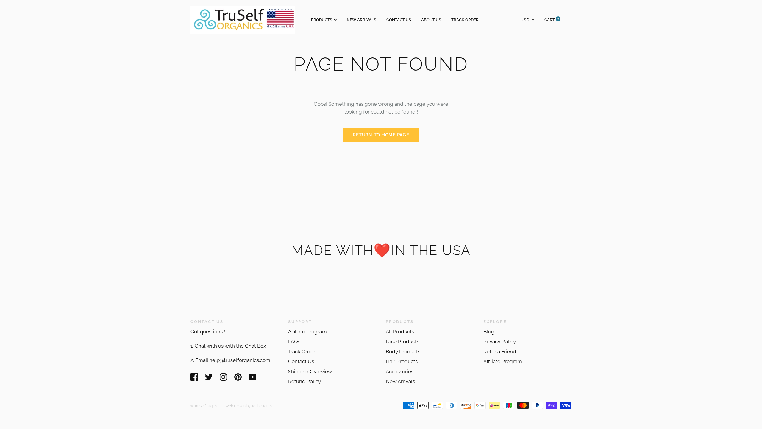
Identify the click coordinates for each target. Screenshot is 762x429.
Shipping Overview (310, 371)
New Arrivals (361, 20)
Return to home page (381, 135)
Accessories (399, 371)
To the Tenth (262, 406)
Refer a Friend (499, 352)
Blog (488, 332)
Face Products (402, 341)
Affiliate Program (307, 332)
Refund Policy (304, 381)
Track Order (465, 20)
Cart (551, 20)
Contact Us (398, 20)
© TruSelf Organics (205, 406)
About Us (431, 20)
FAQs (294, 341)
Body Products (403, 352)
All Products (400, 332)
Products (321, 20)
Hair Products (402, 361)
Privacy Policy (499, 341)
